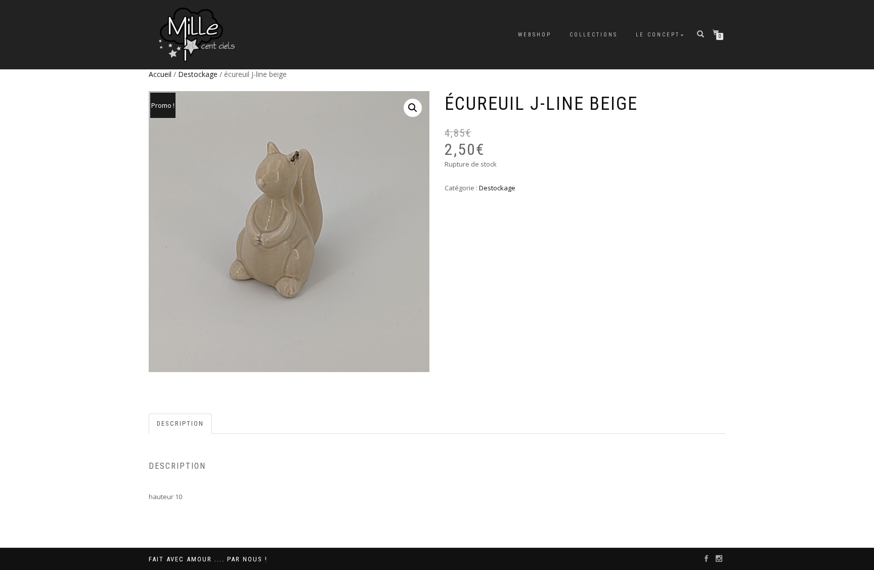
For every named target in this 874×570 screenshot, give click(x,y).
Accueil (160, 74)
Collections (594, 34)
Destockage (197, 74)
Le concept (658, 34)
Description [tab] (180, 423)
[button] (413, 108)
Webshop (534, 34)
